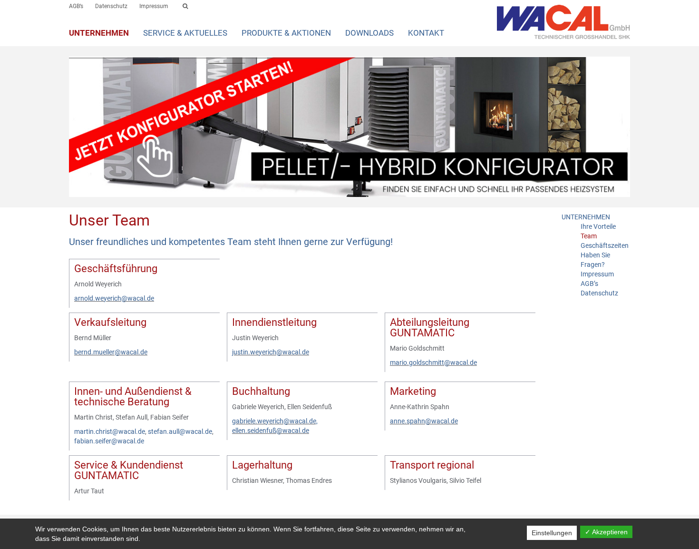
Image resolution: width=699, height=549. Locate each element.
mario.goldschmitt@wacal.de (433, 362)
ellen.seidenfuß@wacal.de (270, 430)
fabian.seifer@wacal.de (109, 441)
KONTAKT (426, 33)
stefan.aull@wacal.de (180, 431)
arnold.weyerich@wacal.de (114, 298)
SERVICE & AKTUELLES (185, 33)
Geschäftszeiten (605, 245)
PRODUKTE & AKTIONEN (286, 33)
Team (589, 236)
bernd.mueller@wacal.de (110, 352)
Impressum (153, 6)
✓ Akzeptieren (606, 532)
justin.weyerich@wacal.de (270, 352)
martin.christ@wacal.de (109, 431)
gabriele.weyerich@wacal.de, (275, 421)
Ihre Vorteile (598, 226)
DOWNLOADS (369, 33)
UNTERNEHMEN (99, 33)
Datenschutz (111, 6)
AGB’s (76, 6)
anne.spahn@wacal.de (424, 421)
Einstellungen (552, 533)
